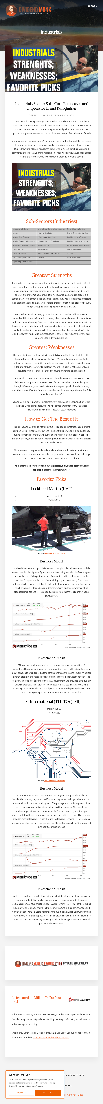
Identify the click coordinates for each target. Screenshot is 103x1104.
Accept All (48, 1093)
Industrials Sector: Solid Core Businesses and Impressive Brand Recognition (51, 106)
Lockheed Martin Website (54, 554)
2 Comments (67, 115)
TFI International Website (54, 781)
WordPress (71, 1095)
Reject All (21, 1093)
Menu (94, 6)
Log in (80, 1095)
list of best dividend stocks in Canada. (51, 1038)
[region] (34, 1084)
